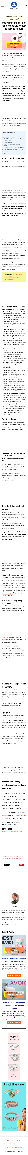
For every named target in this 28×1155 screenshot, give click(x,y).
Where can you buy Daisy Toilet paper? (14, 147)
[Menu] (2, 6)
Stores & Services (17, 1147)
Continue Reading (14, 975)
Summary (6, 151)
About (12, 1140)
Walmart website (8, 594)
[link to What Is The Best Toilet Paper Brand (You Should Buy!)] (14, 945)
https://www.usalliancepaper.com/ (12, 832)
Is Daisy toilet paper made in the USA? (14, 149)
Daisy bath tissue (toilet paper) (12, 144)
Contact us (19, 1140)
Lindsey (14, 906)
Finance (7, 1147)
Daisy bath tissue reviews (11, 145)
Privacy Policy (8, 1144)
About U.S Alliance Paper (9, 137)
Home (7, 1140)
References (7, 153)
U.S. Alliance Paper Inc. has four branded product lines (14, 139)
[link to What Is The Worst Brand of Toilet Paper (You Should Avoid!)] (14, 989)
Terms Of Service (19, 1144)
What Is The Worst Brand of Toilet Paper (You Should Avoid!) (13, 277)
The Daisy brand (8, 142)
